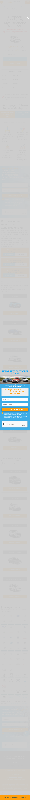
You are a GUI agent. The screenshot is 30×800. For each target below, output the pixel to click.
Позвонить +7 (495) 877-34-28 (15, 797)
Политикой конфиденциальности (13, 417)
